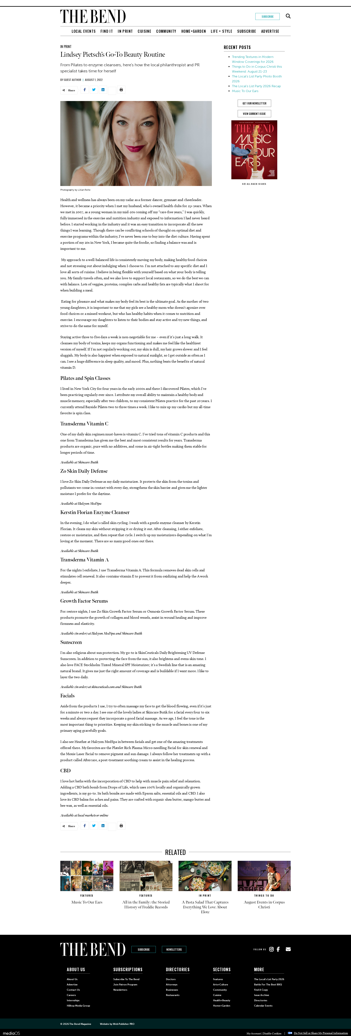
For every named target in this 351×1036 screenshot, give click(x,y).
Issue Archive (261, 995)
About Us (72, 979)
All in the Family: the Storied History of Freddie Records (146, 905)
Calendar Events (263, 1005)
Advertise (270, 31)
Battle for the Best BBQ (268, 984)
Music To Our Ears (245, 91)
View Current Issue (254, 114)
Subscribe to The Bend (126, 979)
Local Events (84, 31)
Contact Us (73, 989)
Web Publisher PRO (123, 1024)
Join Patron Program (125, 984)
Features (86, 895)
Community (166, 31)
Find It (107, 31)
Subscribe (268, 16)
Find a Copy (261, 989)
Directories (260, 1000)
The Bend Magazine (80, 1024)
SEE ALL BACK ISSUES (254, 183)
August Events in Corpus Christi (264, 905)
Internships (73, 1000)
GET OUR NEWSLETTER (254, 103)
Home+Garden (193, 31)
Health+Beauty (221, 1000)
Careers (71, 995)
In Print (125, 31)
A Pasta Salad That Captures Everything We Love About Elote (205, 907)
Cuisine (144, 31)
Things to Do (264, 895)
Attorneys (171, 984)
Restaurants (172, 995)
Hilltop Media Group (78, 1005)
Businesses (172, 989)
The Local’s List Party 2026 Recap (256, 86)
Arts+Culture (220, 984)
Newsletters (174, 949)
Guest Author (72, 79)
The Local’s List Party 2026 (269, 979)
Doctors (171, 979)
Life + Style (221, 31)
